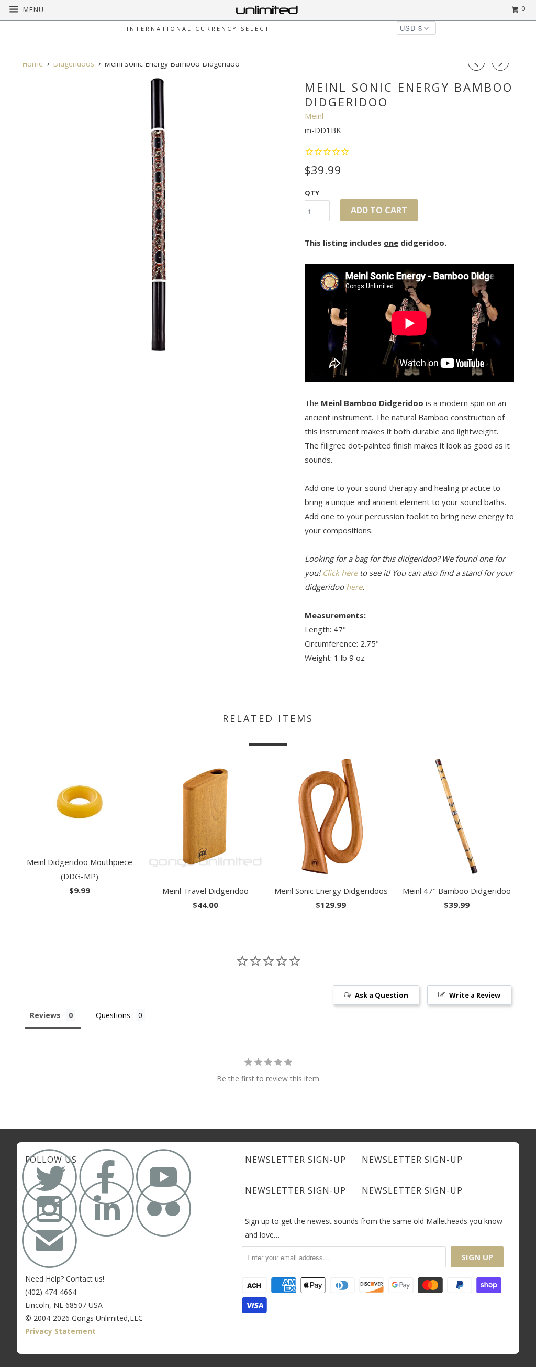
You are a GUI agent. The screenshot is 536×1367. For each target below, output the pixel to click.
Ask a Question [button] (381, 995)
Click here (340, 572)
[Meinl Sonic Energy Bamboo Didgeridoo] (158, 214)
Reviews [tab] (45, 1015)
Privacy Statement (60, 1331)
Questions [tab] (113, 1015)
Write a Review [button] (474, 995)
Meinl (314, 116)
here (354, 587)
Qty (312, 193)
